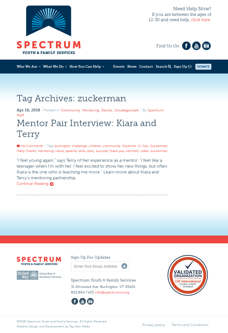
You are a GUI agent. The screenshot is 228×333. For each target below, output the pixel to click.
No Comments (31, 146)
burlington (62, 146)
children (95, 146)
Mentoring (90, 110)
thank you (117, 151)
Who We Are (27, 66)
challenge (79, 146)
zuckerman (158, 151)
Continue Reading (33, 183)
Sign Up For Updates (90, 257)
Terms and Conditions (190, 325)
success (102, 151)
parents (71, 151)
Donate (203, 66)
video (144, 151)
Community (70, 110)
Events (119, 66)
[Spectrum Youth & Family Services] (49, 29)
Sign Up (181, 66)
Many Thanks (26, 151)
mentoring (46, 151)
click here (200, 19)
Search (162, 66)
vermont (132, 151)
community (111, 146)
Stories (106, 110)
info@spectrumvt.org (112, 292)
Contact (146, 66)
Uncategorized (126, 110)
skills (81, 151)
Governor (129, 146)
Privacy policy (153, 325)
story (90, 151)
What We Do (53, 66)
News (132, 66)
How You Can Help (85, 66)
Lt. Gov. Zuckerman (152, 146)
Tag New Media (79, 326)
